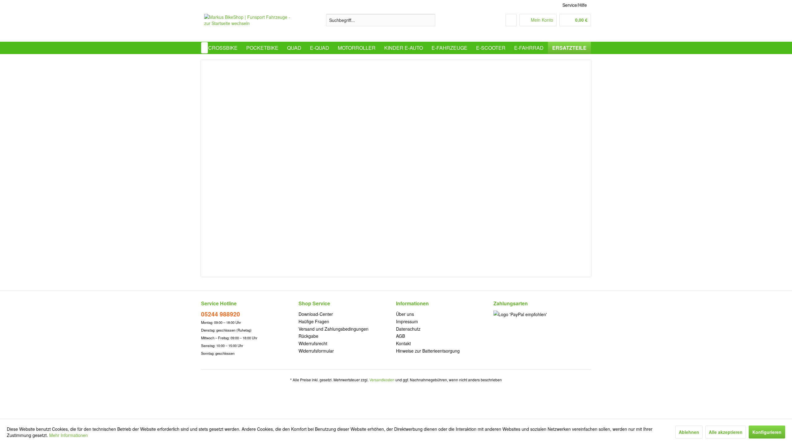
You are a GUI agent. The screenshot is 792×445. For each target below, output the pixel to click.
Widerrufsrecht (313, 343)
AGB (400, 336)
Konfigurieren (766, 432)
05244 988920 (220, 314)
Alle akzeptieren (725, 432)
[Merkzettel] (511, 20)
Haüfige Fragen (314, 321)
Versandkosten (381, 379)
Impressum (407, 321)
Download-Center (316, 314)
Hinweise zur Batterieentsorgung (428, 351)
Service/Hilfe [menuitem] (574, 5)
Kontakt (403, 343)
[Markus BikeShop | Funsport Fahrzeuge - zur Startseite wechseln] (251, 26)
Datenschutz (408, 329)
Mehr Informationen (68, 435)
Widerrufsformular (316, 351)
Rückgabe (308, 336)
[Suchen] (429, 20)
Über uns (405, 314)
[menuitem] (380, 20)
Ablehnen (689, 432)
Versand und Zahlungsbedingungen (333, 329)
